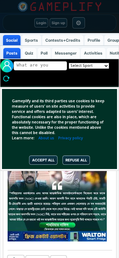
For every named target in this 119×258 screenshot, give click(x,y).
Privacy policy (70, 138)
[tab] (11, 40)
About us (46, 138)
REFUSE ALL (76, 160)
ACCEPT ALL (43, 160)
